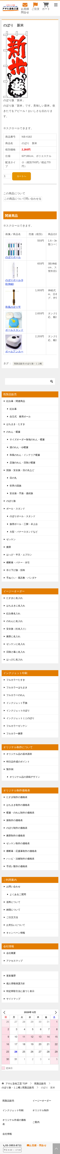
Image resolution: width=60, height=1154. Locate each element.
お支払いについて (15, 925)
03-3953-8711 (13, 1145)
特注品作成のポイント (18, 761)
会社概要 (11, 953)
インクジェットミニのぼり (20, 718)
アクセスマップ (14, 960)
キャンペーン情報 (15, 932)
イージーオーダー (41, 1100)
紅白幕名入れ (13, 613)
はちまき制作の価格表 (18, 805)
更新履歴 (11, 975)
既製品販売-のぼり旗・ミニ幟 (28, 364)
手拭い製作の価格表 (16, 866)
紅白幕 (13, 409)
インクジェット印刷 (13, 1110)
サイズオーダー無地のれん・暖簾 (27, 439)
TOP (16, 1083)
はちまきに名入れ (15, 605)
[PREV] (5, 1012)
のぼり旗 (11, 501)
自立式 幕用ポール (20, 416)
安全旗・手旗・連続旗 (21, 493)
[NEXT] (55, 1012)
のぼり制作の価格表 (16, 828)
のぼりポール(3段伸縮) (14, 282)
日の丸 (13, 478)
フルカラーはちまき (16, 687)
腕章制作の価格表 (15, 835)
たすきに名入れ (14, 598)
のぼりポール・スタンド (22, 516)
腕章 (8, 547)
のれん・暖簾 (13, 431)
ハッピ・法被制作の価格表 (20, 858)
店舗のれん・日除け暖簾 (22, 462)
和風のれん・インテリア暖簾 (25, 455)
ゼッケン (11, 539)
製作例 (9, 769)
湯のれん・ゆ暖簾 (19, 447)
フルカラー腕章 (14, 733)
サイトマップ (13, 998)
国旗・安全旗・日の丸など (20, 470)
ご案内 (36, 1122)
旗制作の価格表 (14, 820)
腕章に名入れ (13, 636)
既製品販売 (8, 1100)
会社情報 (7, 1134)
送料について (13, 902)
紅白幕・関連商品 (15, 401)
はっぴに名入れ (14, 659)
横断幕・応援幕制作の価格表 (21, 851)
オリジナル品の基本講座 (19, 754)
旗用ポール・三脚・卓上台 (24, 524)
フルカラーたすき (15, 679)
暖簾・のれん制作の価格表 (20, 812)
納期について (13, 909)
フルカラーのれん (15, 695)
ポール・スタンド (15, 508)
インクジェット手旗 (16, 703)
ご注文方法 (12, 917)
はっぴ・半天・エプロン (19, 554)
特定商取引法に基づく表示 (20, 991)
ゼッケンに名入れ (15, 644)
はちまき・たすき (15, 424)
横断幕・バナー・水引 (18, 562)
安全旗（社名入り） (16, 628)
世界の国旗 (15, 485)
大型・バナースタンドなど (24, 531)
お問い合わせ (13, 886)
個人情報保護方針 (15, 983)
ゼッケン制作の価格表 (18, 843)
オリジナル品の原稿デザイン (25, 777)
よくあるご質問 (18, 894)
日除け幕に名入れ (15, 652)
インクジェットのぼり (18, 710)
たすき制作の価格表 (16, 797)
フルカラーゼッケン (16, 726)
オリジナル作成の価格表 (14, 1122)
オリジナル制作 (40, 1110)
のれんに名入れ (14, 621)
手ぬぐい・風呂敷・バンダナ (21, 577)
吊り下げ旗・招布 (15, 570)
